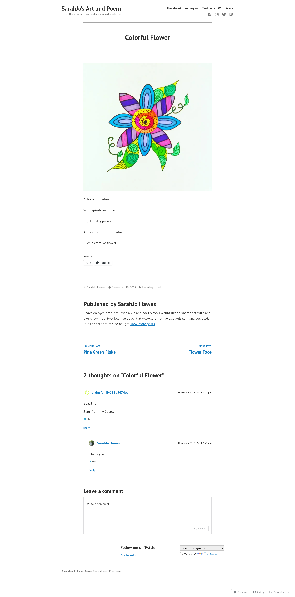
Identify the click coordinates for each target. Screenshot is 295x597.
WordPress (225, 8)
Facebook (174, 8)
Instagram (191, 8)
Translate (210, 553)
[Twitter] (224, 14)
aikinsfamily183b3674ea (110, 392)
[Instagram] (216, 14)
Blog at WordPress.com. (107, 571)
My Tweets (128, 555)
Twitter (207, 8)
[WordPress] (230, 14)
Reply (86, 427)
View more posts (142, 324)
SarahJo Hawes (96, 287)
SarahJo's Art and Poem (91, 8)
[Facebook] (210, 14)
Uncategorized (151, 287)
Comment (199, 528)
